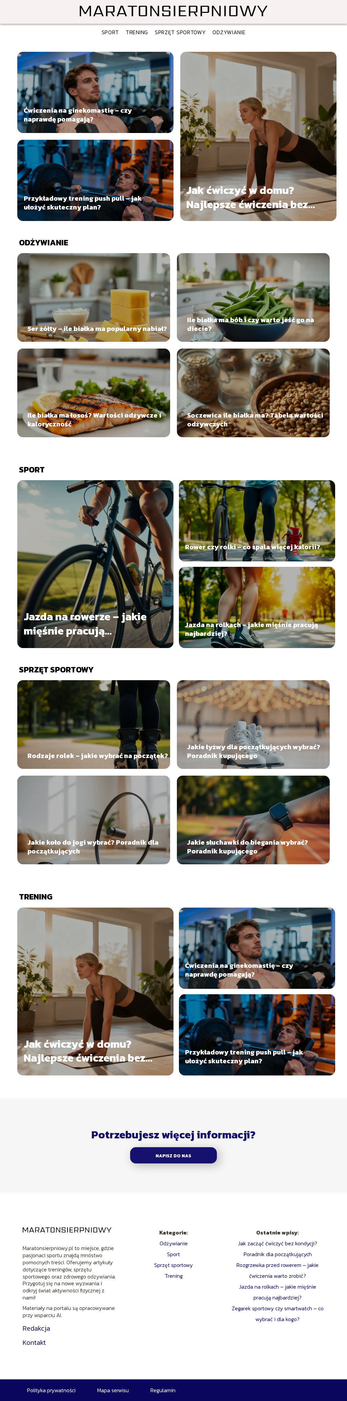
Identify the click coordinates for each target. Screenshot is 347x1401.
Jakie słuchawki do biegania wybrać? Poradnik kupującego (247, 846)
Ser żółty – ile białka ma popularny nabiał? (97, 328)
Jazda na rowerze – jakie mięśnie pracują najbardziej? (85, 624)
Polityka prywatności (51, 1390)
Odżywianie (228, 32)
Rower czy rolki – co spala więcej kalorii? (252, 546)
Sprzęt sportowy (180, 32)
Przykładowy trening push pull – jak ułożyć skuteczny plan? (83, 203)
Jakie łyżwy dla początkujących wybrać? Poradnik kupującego (253, 751)
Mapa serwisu (113, 1390)
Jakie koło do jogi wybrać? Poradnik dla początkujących (93, 846)
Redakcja (36, 1328)
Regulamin (163, 1390)
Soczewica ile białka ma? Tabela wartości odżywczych (255, 419)
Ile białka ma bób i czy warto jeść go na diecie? (250, 324)
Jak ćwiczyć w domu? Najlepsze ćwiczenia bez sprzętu (247, 197)
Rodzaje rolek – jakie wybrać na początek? (97, 755)
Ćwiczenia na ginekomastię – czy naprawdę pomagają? (78, 115)
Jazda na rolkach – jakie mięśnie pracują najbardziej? (251, 629)
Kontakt (34, 1342)
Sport (110, 32)
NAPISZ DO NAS (173, 1155)
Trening (137, 32)
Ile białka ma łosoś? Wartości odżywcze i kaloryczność (94, 419)
